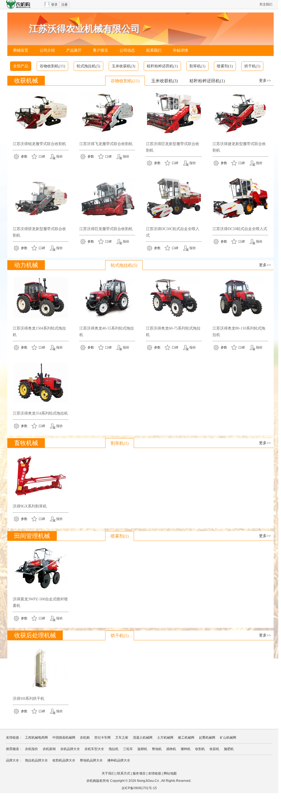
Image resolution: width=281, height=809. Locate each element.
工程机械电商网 (36, 737)
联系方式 (123, 773)
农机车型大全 (94, 749)
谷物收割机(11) (52, 66)
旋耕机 (142, 749)
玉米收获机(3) (123, 66)
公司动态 (127, 50)
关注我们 (265, 4)
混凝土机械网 (142, 737)
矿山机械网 (228, 737)
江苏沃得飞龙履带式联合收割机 (106, 144)
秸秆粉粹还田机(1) (162, 66)
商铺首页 (20, 50)
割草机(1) (197, 66)
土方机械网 (165, 737)
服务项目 (139, 773)
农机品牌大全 (70, 749)
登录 (54, 5)
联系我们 (153, 50)
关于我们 (108, 773)
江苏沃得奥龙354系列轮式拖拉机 (40, 413)
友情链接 (154, 773)
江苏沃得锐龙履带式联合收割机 (39, 144)
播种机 (186, 749)
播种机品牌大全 (118, 760)
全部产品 (20, 66)
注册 (64, 5)
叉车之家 (121, 737)
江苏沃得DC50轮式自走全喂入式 (240, 229)
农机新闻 (49, 749)
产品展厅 (74, 50)
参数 (24, 156)
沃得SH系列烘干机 (28, 699)
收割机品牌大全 (63, 760)
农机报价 (31, 749)
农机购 (85, 737)
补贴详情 (180, 50)
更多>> (265, 81)
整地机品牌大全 (91, 760)
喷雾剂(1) (225, 66)
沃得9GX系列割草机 (30, 506)
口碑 (42, 156)
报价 (59, 156)
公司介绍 (47, 50)
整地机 (157, 749)
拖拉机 (113, 749)
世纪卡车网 (102, 737)
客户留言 (100, 50)
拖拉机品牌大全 (36, 760)
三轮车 (128, 749)
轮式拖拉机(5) (88, 66)
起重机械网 (207, 737)
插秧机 (171, 749)
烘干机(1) (252, 66)
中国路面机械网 (63, 737)
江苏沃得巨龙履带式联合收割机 (106, 229)
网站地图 (170, 773)
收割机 (200, 749)
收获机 (214, 749)
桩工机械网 (186, 737)
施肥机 (229, 749)
